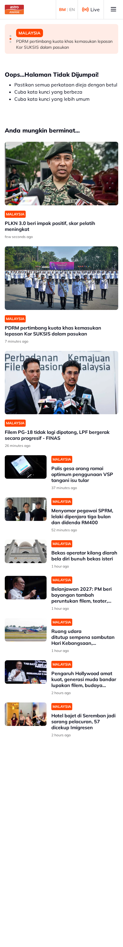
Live (95, 9)
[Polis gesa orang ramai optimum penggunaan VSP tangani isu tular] (26, 467)
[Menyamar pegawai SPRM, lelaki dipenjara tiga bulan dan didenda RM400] (26, 509)
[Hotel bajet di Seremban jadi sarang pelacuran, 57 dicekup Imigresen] (26, 714)
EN (72, 9)
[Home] (14, 9)
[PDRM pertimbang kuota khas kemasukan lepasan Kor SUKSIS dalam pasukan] (61, 278)
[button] (10, 36)
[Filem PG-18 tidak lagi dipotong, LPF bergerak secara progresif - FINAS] (61, 383)
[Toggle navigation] (113, 9)
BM (62, 9)
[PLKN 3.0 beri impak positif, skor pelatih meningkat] (61, 173)
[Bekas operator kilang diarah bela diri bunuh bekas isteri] (26, 551)
